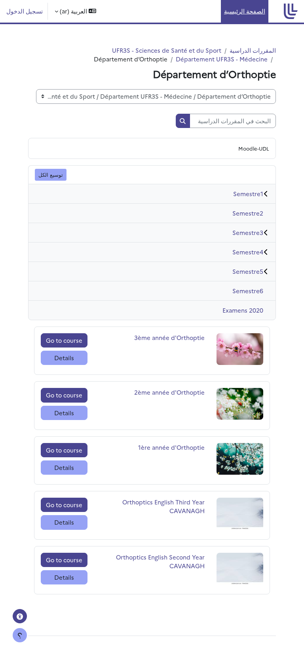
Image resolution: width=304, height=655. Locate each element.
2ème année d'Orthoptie (169, 392)
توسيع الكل (50, 174)
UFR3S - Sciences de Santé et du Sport (166, 50)
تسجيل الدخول (24, 11)
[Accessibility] (20, 616)
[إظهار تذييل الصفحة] (20, 635)
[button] (75, 11)
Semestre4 (247, 252)
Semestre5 (247, 271)
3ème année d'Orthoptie (169, 337)
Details (64, 357)
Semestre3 (247, 232)
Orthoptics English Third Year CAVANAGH (163, 506)
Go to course (64, 340)
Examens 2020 (242, 310)
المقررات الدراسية (253, 50)
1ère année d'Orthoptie (171, 447)
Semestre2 (247, 213)
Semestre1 (248, 193)
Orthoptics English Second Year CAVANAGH (160, 561)
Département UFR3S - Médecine (222, 59)
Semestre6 (247, 290)
